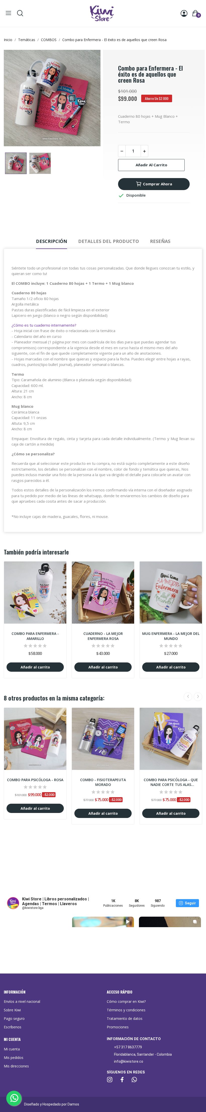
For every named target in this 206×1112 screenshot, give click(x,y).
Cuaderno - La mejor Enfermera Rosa (103, 636)
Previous (15, 98)
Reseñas (160, 241)
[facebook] (122, 1080)
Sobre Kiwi (12, 1010)
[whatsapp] (134, 1080)
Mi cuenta (12, 1049)
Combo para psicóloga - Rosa (35, 779)
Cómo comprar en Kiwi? (126, 1001)
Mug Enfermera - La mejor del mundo (170, 636)
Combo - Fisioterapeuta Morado (103, 782)
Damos (73, 1104)
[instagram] (110, 1080)
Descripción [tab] (51, 241)
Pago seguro (14, 1018)
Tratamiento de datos (124, 1018)
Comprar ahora (157, 183)
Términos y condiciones (126, 1010)
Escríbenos (12, 1027)
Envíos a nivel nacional (22, 1001)
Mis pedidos (13, 1057)
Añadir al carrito (151, 164)
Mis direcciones (16, 1066)
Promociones (118, 1027)
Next (88, 98)
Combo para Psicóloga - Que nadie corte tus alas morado (171, 782)
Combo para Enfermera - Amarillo (35, 636)
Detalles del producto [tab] (108, 241)
